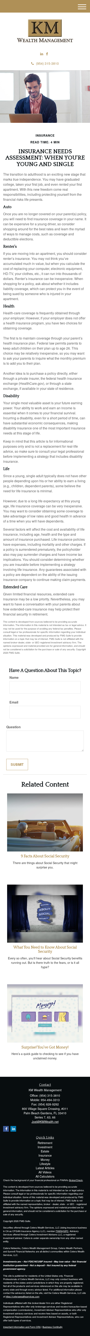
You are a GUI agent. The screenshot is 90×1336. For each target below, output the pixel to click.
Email (13, 702)
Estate (45, 1151)
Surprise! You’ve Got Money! (45, 1047)
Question (13, 727)
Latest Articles (45, 1168)
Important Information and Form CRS (22, 1326)
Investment (45, 1147)
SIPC (65, 1231)
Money (45, 1159)
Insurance (45, 1155)
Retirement (45, 1143)
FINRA (59, 1231)
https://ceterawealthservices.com (22, 1296)
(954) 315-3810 (47, 63)
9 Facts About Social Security (45, 856)
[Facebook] (47, 54)
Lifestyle (45, 1164)
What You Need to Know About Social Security (45, 949)
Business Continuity (52, 1326)
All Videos (45, 1172)
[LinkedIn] (41, 54)
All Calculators (45, 1176)
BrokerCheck (76, 1180)
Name (14, 677)
